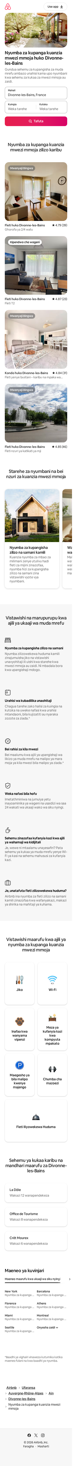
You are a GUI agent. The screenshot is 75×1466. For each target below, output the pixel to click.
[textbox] (20, 108)
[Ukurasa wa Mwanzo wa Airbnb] (8, 6)
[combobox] (36, 94)
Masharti (43, 1446)
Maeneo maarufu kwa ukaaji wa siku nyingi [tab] (32, 1279)
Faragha (28, 1446)
